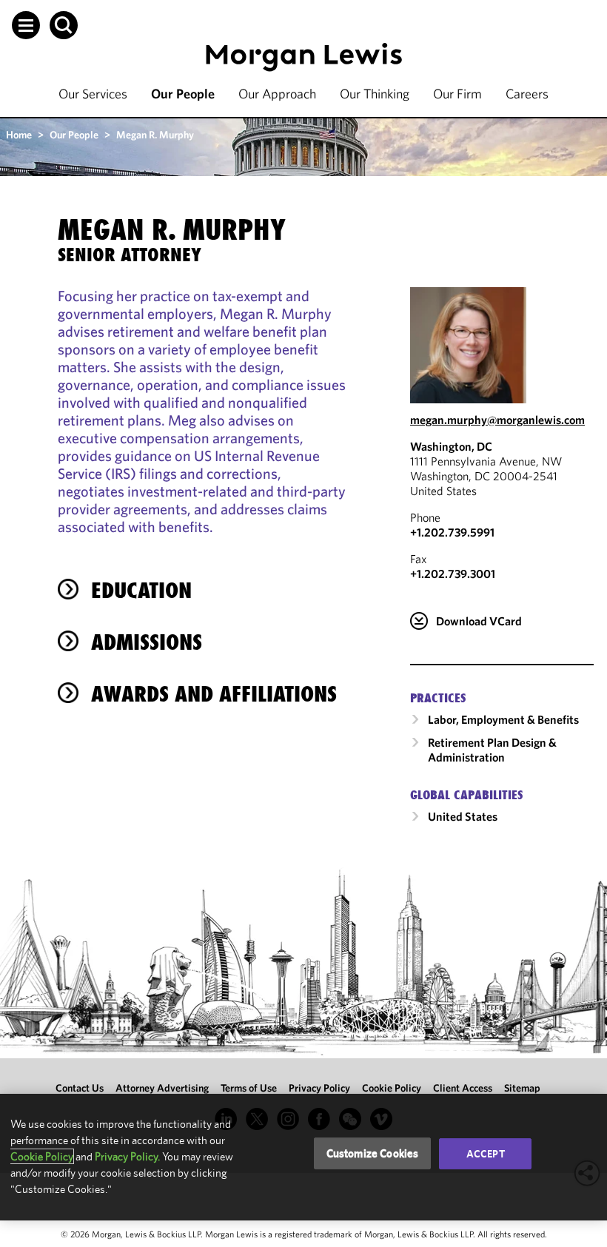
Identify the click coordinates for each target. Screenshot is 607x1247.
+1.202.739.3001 (452, 573)
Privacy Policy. (127, 1156)
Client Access (462, 1088)
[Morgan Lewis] (304, 57)
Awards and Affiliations (214, 693)
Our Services (92, 93)
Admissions (146, 642)
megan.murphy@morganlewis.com (497, 419)
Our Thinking (374, 93)
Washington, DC (451, 446)
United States (462, 816)
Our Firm (457, 93)
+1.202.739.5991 (452, 532)
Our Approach (277, 93)
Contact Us (80, 1088)
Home (19, 134)
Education (141, 590)
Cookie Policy (391, 1088)
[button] (26, 25)
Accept (485, 1153)
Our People (183, 93)
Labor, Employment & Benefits (503, 719)
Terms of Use (249, 1088)
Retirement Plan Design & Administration (492, 749)
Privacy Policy (319, 1088)
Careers (527, 93)
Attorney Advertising (162, 1088)
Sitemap (522, 1088)
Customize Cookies (372, 1153)
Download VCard (479, 621)
